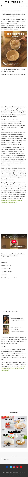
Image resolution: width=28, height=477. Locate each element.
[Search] (26, 6)
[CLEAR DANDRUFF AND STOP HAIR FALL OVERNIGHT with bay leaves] (6, 329)
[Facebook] (7, 467)
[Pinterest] (22, 6)
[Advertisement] (14, 90)
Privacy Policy (14, 472)
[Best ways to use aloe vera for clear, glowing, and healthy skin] (6, 319)
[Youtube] (24, 6)
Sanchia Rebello (14, 15)
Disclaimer (6, 472)
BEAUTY (3, 11)
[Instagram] (21, 6)
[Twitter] (19, 6)
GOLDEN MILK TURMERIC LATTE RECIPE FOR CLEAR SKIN (13, 368)
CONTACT (22, 472)
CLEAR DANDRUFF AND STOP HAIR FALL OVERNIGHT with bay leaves (17, 329)
